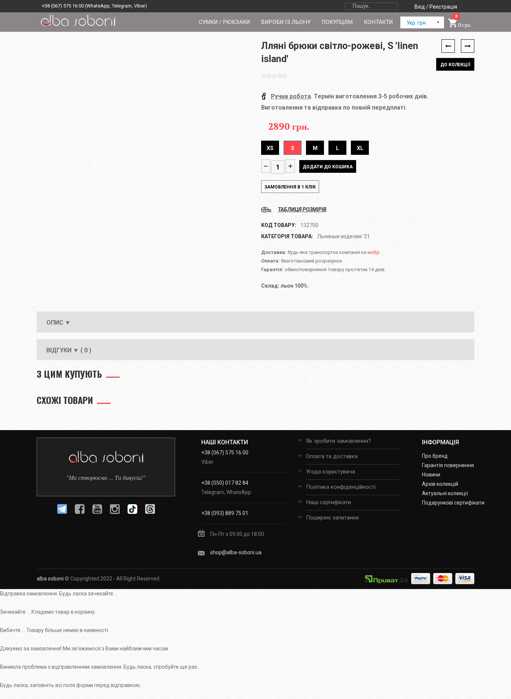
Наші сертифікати (328, 502)
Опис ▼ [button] (58, 322)
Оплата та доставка (332, 456)
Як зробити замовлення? (338, 441)
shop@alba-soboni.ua (235, 552)
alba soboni (50, 579)
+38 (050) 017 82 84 (224, 483)
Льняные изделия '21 (343, 236)
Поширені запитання (332, 517)
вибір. (374, 252)
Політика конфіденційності (341, 487)
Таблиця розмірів (302, 209)
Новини (431, 475)
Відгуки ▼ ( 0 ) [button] (68, 350)
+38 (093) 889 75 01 (224, 513)
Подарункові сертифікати (453, 503)
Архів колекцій (440, 484)
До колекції (455, 64)
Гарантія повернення (448, 465)
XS (270, 148)
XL (360, 148)
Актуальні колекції (445, 493)
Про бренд (435, 456)
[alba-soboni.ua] (78, 20)
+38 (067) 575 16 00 (63, 6)
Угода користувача (330, 471)
